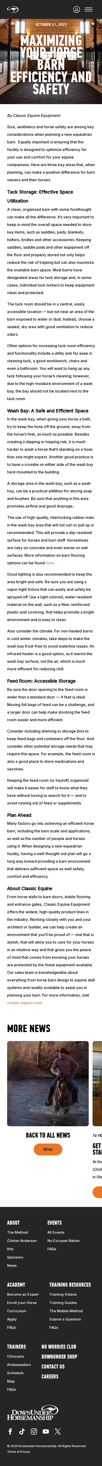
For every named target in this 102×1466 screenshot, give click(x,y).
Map (11, 1381)
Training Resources (70, 1285)
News (12, 1265)
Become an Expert (23, 1294)
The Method (17, 1232)
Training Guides (63, 1302)
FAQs (51, 1249)
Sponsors (15, 1257)
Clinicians (15, 1356)
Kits (10, 1249)
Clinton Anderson (22, 1240)
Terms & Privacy (18, 1451)
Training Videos (63, 1294)
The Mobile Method (66, 1311)
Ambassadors (19, 1364)
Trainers (16, 1347)
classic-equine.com (24, 1002)
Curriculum (16, 1311)
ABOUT (13, 1223)
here (50, 563)
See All (48, 1150)
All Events (55, 1232)
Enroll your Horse (22, 1302)
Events (54, 1223)
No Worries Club (59, 1347)
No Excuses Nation (63, 1240)
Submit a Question (65, 1319)
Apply (12, 1319)
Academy (16, 1285)
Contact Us (53, 1367)
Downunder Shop (59, 1357)
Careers (50, 1377)
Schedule (15, 1373)
